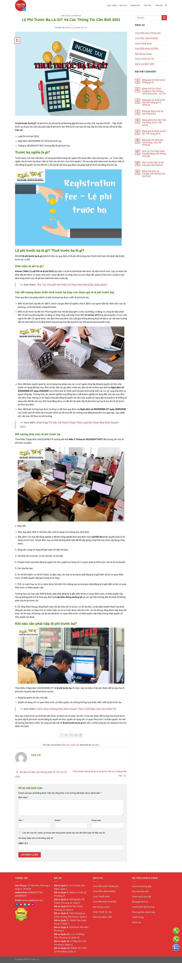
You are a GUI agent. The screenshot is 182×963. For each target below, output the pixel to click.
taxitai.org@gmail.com (32, 900)
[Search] (166, 5)
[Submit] (164, 17)
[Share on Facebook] (61, 735)
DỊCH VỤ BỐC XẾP (144, 64)
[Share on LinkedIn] (81, 735)
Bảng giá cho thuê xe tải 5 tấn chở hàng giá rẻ (154, 132)
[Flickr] (33, 905)
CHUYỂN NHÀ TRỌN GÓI (148, 33)
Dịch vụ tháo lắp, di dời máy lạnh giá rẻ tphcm (153, 163)
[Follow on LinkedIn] (25, 905)
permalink (95, 745)
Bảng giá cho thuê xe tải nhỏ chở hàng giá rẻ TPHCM (153, 102)
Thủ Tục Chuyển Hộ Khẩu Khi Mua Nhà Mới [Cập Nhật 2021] (72, 284)
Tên (20, 820)
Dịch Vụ (123, 6)
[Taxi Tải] (28, 5)
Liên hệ (159, 6)
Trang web (96, 820)
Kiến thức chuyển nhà (71, 16)
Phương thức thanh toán (143, 912)
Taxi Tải (84, 27)
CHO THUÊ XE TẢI (144, 59)
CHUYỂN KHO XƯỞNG (147, 49)
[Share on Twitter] (66, 735)
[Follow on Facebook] (17, 905)
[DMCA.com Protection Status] (21, 914)
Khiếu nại (136, 922)
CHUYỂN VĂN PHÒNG (146, 38)
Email (58, 820)
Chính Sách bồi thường (143, 907)
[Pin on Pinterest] (76, 735)
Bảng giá (135, 6)
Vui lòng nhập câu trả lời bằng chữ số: (36, 838)
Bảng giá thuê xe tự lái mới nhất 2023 (152, 112)
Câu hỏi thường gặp (141, 886)
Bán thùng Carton (143, 54)
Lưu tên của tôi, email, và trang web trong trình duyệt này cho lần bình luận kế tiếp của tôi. (64, 833)
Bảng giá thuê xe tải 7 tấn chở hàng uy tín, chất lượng (154, 122)
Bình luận (23, 797)
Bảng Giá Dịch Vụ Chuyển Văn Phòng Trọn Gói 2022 (153, 173)
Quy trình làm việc (140, 891)
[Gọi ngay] (176, 931)
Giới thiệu (112, 6)
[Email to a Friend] (71, 735)
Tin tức (147, 6)
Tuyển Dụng (138, 917)
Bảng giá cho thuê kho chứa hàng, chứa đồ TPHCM (152, 142)
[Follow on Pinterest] (21, 905)
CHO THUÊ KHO (143, 44)
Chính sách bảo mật (141, 897)
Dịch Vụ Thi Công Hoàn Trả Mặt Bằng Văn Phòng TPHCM (154, 153)
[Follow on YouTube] (29, 905)
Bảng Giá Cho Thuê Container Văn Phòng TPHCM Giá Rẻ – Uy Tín (153, 91)
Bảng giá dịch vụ (140, 902)
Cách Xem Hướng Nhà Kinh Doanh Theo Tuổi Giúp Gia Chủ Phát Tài (76, 708)
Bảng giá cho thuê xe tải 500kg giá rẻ (153, 81)
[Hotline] (176, 939)
